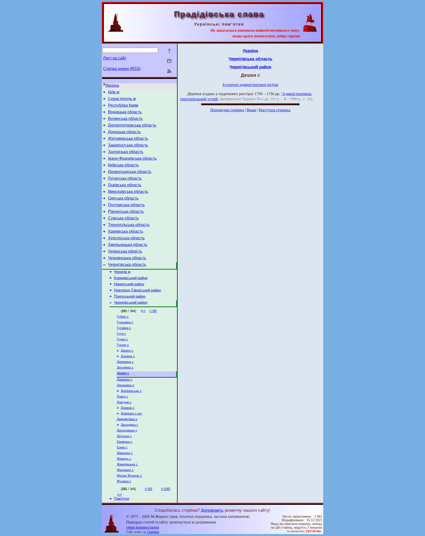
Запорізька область (125, 152)
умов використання (142, 527)
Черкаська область (125, 251)
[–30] (153, 311)
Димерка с (124, 379)
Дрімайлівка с (127, 419)
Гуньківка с (125, 322)
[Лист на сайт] (169, 61)
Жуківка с (124, 481)
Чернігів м (122, 272)
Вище (251, 109)
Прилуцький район (129, 296)
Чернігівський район (130, 302)
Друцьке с (124, 436)
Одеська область (123, 198)
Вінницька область (125, 112)
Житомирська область (128, 138)
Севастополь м (122, 99)
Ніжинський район (129, 284)
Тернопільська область (129, 225)
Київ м (113, 92)
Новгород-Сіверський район (137, 290)
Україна (112, 85)
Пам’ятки (121, 499)
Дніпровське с (131, 391)
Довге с (122, 396)
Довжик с (128, 408)
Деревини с (125, 362)
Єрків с (122, 447)
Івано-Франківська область (132, 158)
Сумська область (123, 218)
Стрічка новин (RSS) (122, 69)
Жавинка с (125, 453)
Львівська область (124, 185)
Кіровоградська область (129, 172)
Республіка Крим (123, 105)
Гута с (121, 333)
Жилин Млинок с (129, 476)
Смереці (153, 532)
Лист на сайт (114, 58)
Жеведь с (124, 459)
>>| (119, 494)
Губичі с (123, 317)
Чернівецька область (127, 258)
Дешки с (123, 373)
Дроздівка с (129, 425)
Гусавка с (124, 328)
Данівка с (128, 356)
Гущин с (123, 345)
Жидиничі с (125, 470)
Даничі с (127, 350)
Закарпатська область (128, 145)
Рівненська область (126, 211)
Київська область (123, 165)
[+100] (165, 489)
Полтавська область (126, 205)
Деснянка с (125, 367)
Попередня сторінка (227, 109)
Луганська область (125, 178)
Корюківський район (131, 278)
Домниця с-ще (131, 413)
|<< (143, 311)
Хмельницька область (127, 245)
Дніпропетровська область (132, 125)
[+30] (148, 489)
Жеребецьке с (127, 464)
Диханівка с (125, 385)
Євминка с (124, 442)
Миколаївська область (128, 191)
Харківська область (125, 231)
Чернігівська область (127, 264)
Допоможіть (212, 510)
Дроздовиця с (127, 430)
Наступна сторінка (274, 109)
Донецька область (124, 132)
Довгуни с (124, 402)
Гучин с (122, 339)
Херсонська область (126, 238)
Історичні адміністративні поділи (250, 84)
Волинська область (125, 118)
